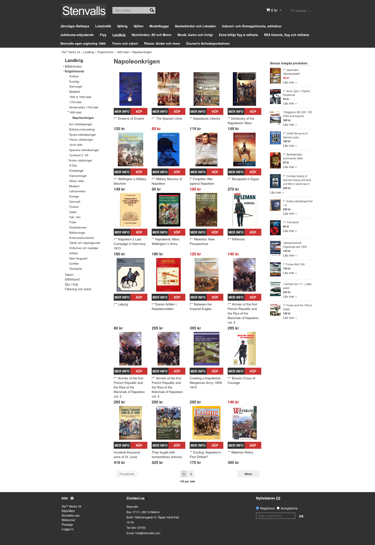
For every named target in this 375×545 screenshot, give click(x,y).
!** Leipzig (121, 304)
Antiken (74, 76)
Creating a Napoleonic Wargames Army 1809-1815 (206, 382)
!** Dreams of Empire (129, 118)
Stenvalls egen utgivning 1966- (83, 43)
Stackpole (75, 268)
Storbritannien (78, 227)
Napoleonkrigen (142, 52)
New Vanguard (78, 258)
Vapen (69, 274)
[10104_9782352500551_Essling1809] (206, 423)
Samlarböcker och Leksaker (195, 26)
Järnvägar (74, 26)
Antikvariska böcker (81, 238)
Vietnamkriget (78, 176)
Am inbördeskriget (80, 124)
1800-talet (123, 52)
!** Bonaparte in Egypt (243, 178)
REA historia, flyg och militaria (286, 35)
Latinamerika (77, 191)
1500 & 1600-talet (80, 97)
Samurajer (75, 86)
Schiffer (74, 263)
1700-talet (75, 102)
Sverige (74, 196)
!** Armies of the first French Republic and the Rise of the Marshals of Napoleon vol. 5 (243, 313)
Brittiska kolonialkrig (82, 129)
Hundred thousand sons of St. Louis (127, 454)
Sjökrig (122, 26)
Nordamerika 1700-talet (83, 107)
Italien (73, 212)
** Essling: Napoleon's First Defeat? (205, 454)
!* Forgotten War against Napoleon (202, 181)
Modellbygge (159, 26)
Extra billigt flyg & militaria (238, 35)
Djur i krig (71, 284)
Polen (72, 222)
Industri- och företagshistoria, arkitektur (251, 26)
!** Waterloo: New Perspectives (202, 241)
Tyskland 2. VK (79, 155)
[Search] (152, 10)
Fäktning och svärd (78, 289)
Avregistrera (289, 508)
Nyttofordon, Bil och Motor (151, 35)
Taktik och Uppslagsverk (84, 243)
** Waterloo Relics (240, 452)
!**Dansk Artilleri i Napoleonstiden (164, 306)
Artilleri (73, 253)
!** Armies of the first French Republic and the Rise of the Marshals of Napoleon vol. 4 (167, 387)
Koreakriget (76, 170)
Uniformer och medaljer (83, 248)
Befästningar (77, 232)
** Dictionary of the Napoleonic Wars (241, 120)
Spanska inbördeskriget (84, 150)
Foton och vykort (125, 43)
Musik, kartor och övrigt (195, 35)
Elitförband (72, 279)
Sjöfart (138, 26)
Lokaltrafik (103, 26)
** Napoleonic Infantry (205, 118)
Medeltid (74, 92)
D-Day (73, 165)
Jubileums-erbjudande (77, 35)
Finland (73, 207)
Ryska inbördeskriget (82, 134)
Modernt (74, 186)
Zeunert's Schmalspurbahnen (208, 43)
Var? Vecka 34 (71, 52)
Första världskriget (81, 139)
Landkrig (119, 35)
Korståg (74, 81)
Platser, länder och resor (162, 43)
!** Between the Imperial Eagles (201, 306)
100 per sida (187, 481)
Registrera (267, 508)
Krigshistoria (105, 52)
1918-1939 (75, 145)
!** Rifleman (236, 239)
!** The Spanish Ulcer (167, 118)
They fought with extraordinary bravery (167, 454)
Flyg (103, 35)
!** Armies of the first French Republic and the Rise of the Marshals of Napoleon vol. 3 (129, 387)
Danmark (75, 201)
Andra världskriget (80, 160)
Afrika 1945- (76, 181)
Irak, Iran (75, 217)
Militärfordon (73, 66)
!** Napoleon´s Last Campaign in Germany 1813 (130, 243)
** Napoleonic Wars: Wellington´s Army (166, 241)
